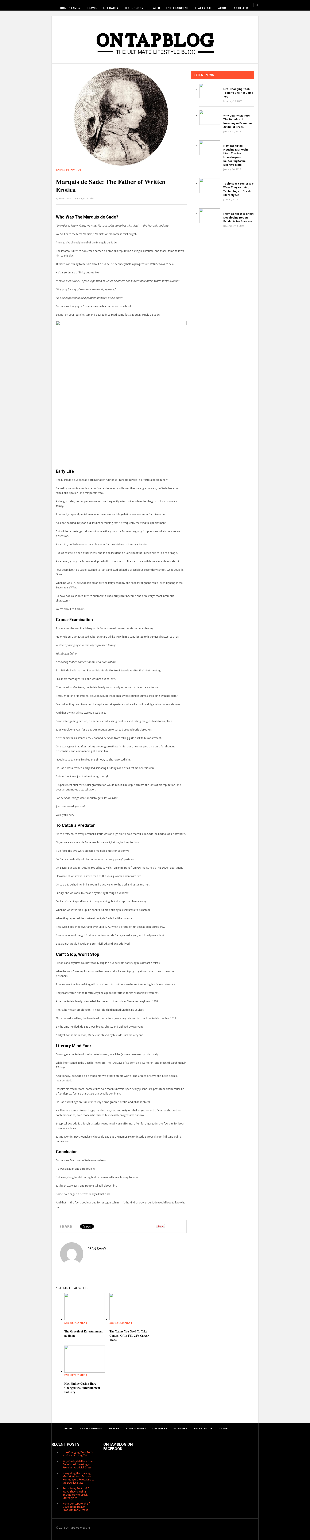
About (223, 8)
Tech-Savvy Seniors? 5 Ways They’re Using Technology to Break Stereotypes (76, 1493)
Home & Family (70, 8)
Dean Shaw (65, 198)
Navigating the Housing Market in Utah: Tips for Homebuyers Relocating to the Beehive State (78, 1478)
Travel (92, 8)
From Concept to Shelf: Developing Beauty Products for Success (238, 217)
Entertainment (177, 8)
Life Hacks (110, 8)
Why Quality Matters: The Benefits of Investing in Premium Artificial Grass (78, 1464)
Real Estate (203, 8)
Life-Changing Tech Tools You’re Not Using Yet (238, 92)
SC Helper (241, 8)
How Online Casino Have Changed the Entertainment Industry (82, 1387)
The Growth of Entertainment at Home (83, 1333)
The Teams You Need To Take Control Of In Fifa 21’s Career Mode (129, 1335)
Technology (133, 8)
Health (155, 8)
